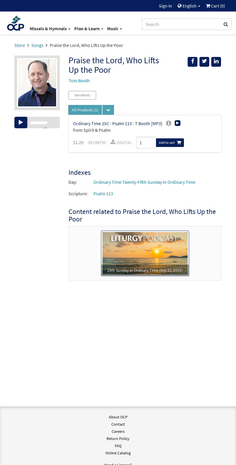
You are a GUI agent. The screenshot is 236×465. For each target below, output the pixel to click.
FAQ (118, 445)
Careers (118, 431)
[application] (37, 122)
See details (82, 95)
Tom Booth (79, 80)
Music (113, 28)
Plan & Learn (87, 28)
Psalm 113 (103, 193)
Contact (118, 424)
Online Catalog (118, 453)
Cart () (217, 6)
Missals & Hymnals (49, 28)
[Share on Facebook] (192, 62)
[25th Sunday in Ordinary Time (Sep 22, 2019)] (145, 253)
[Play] (20, 122)
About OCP (118, 417)
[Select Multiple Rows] (108, 110)
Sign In (165, 6)
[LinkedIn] (216, 62)
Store (19, 45)
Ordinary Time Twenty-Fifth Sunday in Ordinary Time (144, 182)
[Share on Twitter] (204, 62)
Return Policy (118, 438)
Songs (37, 45)
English (189, 6)
